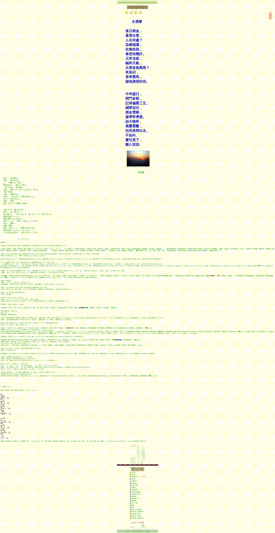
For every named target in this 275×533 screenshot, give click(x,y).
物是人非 (255, 265)
